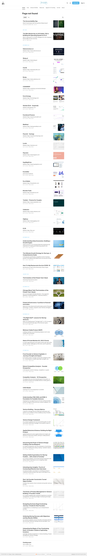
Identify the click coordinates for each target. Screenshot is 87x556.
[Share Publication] (70, 3)
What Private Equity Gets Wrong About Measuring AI (35, 23)
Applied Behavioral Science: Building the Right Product (37, 431)
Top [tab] (28, 17)
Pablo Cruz (29, 40)
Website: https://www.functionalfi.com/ (32, 117)
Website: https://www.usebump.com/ (31, 79)
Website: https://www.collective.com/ (31, 211)
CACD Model (27, 387)
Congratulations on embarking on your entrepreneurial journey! (36, 508)
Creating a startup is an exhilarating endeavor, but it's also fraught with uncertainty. (36, 332)
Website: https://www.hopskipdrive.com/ (32, 164)
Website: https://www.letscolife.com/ (31, 69)
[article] (43, 24)
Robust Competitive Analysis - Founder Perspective (35, 367)
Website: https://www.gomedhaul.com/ (32, 126)
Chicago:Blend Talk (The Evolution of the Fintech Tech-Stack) (35, 291)
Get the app (49, 554)
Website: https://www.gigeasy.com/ (31, 221)
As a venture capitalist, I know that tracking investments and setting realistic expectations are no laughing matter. (37, 459)
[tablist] (26, 17)
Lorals (25, 143)
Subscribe (75, 3)
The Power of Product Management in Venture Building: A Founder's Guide (37, 492)
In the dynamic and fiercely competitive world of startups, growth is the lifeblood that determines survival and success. (37, 257)
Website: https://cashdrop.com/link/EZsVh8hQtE (34, 88)
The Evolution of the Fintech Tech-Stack (35, 278)
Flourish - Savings (28, 134)
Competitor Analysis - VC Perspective (34, 377)
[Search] (67, 3)
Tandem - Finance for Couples (32, 200)
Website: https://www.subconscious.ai (32, 50)
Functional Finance (29, 115)
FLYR (24, 228)
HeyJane (25, 153)
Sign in (83, 3)
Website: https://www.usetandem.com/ (32, 202)
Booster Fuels (27, 190)
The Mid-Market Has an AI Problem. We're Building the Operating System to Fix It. (36, 34)
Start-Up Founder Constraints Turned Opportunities (34, 480)
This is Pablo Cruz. (27, 544)
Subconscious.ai (28, 49)
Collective (26, 209)
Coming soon (27, 542)
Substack (73, 554)
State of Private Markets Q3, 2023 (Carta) (36, 340)
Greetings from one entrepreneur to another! (33, 389)
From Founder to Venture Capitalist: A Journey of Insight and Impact (34, 355)
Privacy (10, 554)
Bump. (25, 77)
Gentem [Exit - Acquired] (30, 105)
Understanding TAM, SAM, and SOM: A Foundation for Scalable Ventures (35, 398)
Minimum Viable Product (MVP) (32, 330)
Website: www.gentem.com (29, 107)
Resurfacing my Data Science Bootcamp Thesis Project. (35, 267)
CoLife (25, 68)
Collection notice (18, 554)
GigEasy (25, 219)
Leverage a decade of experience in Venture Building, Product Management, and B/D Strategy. (37, 534)
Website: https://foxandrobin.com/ (31, 183)
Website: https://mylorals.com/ (30, 145)
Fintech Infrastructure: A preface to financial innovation (37, 303)
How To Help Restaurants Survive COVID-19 (36, 265)
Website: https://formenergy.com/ (31, 98)
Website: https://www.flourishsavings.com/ (33, 136)
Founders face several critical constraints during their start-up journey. (37, 483)
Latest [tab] (25, 17)
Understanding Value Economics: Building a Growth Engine (36, 241)
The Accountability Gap (30, 21)
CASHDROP (26, 86)
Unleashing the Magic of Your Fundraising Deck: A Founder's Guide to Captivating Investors (36, 530)
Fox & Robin (26, 181)
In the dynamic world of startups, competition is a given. (36, 370)
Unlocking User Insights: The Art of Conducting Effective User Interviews (34, 468)
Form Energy (27, 96)
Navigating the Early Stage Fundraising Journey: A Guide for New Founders (35, 505)
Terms (13, 554)
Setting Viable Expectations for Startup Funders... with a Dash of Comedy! (35, 455)
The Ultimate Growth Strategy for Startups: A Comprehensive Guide (37, 254)
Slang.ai (25, 58)
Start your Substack (41, 554)
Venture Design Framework (31, 420)
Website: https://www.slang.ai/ (30, 60)
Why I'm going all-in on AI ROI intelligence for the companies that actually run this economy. (37, 38)
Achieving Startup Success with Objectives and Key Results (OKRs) (36, 517)
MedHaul (25, 124)
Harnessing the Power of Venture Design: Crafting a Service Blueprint (36, 443)
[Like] (24, 54)
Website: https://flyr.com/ (29, 230)
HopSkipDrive (27, 162)
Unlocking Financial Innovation (30, 279)
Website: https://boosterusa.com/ (31, 192)
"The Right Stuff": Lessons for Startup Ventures (34, 318)
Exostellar (26, 172)
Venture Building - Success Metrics (34, 409)
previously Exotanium (28, 173)
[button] (23, 7)
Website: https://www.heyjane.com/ (31, 154)
